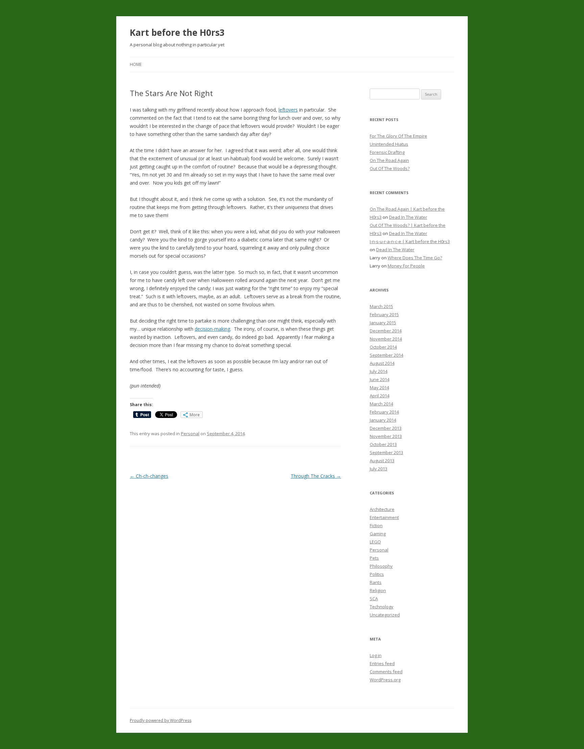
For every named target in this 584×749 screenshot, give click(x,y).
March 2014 (381, 404)
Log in (376, 655)
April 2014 (379, 396)
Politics (377, 574)
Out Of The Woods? (390, 168)
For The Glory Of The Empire (398, 136)
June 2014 (379, 379)
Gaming (378, 534)
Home (136, 64)
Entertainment (384, 517)
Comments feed (386, 672)
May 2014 (379, 387)
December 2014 (386, 331)
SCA (374, 598)
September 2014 (386, 355)
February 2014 (384, 412)
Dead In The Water (408, 217)
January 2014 (383, 420)
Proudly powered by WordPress (160, 720)
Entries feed (382, 663)
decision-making (212, 329)
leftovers (288, 110)
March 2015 (381, 306)
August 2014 (382, 363)
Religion (378, 590)
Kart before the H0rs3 (177, 32)
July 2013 (378, 469)
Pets (374, 558)
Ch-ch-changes (149, 476)
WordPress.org (385, 680)
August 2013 (382, 461)
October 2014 (383, 347)
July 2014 (378, 371)
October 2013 (383, 444)
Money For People (406, 266)
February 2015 (384, 314)
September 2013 (386, 452)
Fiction (376, 525)
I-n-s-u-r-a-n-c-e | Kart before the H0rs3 (410, 241)
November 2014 (386, 339)
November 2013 (386, 436)
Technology (381, 607)
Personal (190, 433)
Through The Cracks (316, 476)
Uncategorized (385, 615)
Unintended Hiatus (389, 144)
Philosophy (381, 566)
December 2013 (386, 428)
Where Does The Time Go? (415, 258)
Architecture (382, 509)
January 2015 (383, 323)
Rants (376, 582)
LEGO (375, 542)
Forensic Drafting (387, 152)
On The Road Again (389, 160)
